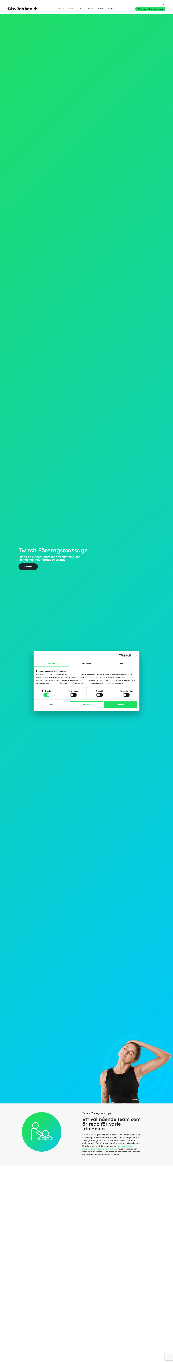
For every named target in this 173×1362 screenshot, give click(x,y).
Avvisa (52, 705)
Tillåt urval (86, 705)
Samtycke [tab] (51, 663)
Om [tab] (121, 663)
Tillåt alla (120, 705)
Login (163, 5)
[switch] (73, 695)
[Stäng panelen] (136, 655)
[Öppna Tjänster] (75, 9)
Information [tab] (86, 663)
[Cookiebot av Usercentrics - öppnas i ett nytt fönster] (120, 655)
